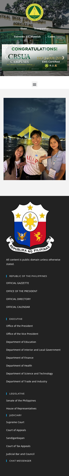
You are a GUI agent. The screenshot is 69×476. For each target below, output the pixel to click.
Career (51, 36)
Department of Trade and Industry (26, 381)
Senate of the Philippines (21, 400)
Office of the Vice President (22, 333)
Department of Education (21, 342)
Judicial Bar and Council (20, 454)
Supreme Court (15, 422)
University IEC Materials (27, 36)
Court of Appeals (16, 430)
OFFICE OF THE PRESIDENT (21, 291)
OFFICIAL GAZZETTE (17, 283)
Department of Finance (19, 357)
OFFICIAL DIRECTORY (18, 299)
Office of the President (19, 326)
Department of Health (19, 365)
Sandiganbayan (15, 438)
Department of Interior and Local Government (33, 349)
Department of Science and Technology (29, 373)
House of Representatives (21, 408)
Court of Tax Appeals (18, 446)
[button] (9, 68)
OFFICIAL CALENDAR (18, 307)
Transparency (41, 28)
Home (24, 28)
